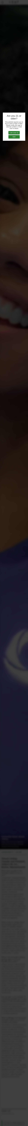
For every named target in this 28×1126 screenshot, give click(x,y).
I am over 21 (14, 133)
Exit (14, 137)
